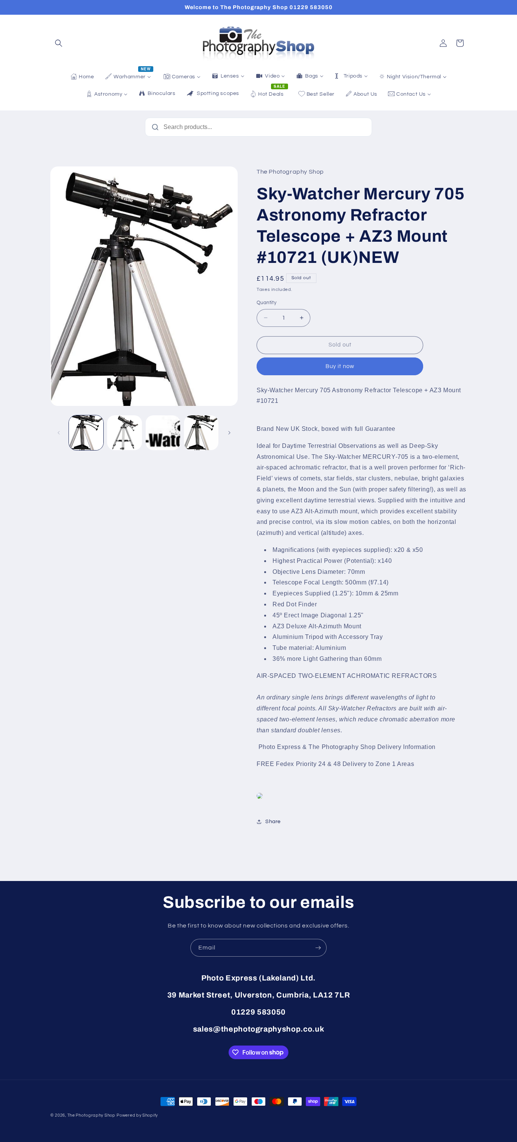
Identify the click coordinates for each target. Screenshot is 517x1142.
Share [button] (273, 821)
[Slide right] (229, 432)
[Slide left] (58, 432)
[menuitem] (82, 76)
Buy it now (339, 366)
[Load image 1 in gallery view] (86, 432)
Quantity (266, 302)
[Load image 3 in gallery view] (163, 432)
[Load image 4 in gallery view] (201, 432)
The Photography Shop (91, 1115)
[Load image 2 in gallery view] (124, 432)
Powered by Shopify (137, 1115)
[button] (58, 43)
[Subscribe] (318, 948)
